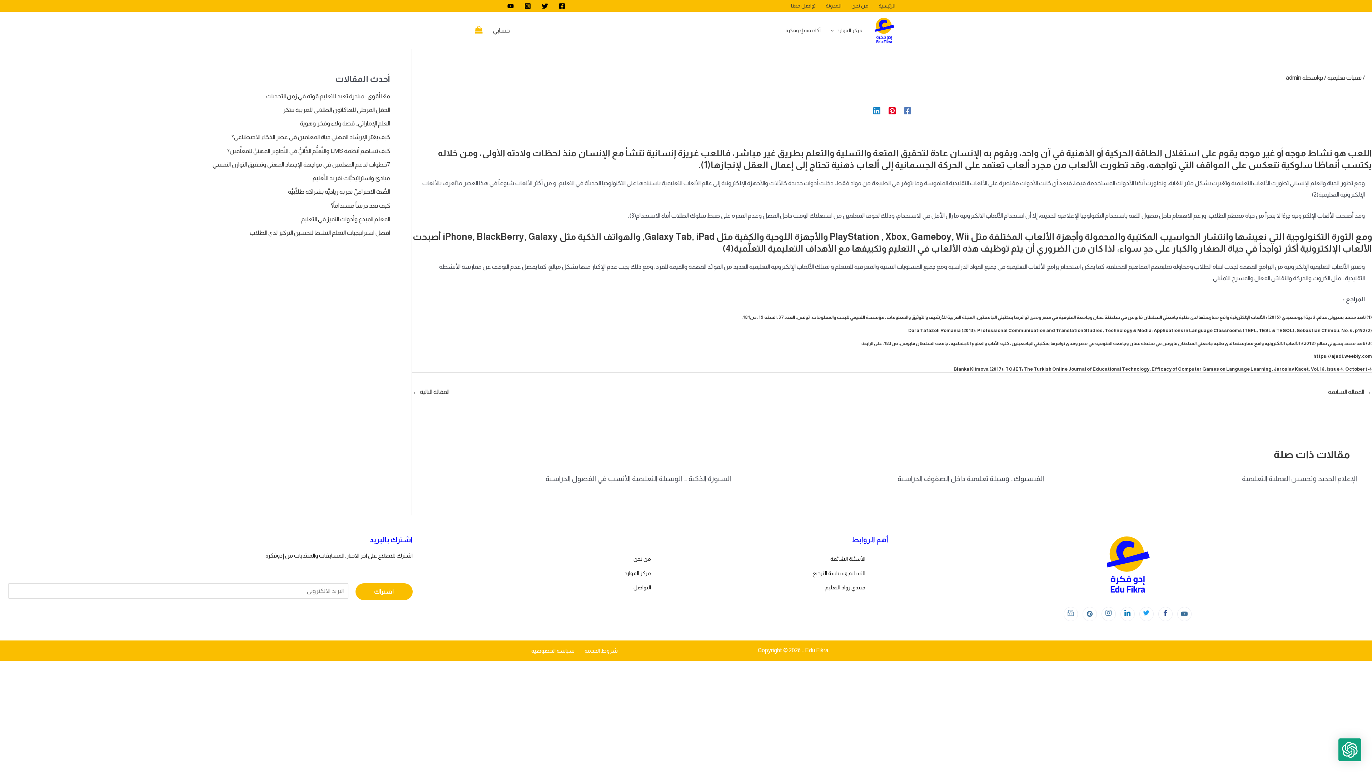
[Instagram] (528, 6)
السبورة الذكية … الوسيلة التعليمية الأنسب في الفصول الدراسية (638, 478)
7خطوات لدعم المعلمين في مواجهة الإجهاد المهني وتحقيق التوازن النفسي (301, 164)
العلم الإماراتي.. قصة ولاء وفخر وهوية (345, 123)
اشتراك (384, 591)
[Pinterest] (892, 111)
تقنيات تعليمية (1344, 77)
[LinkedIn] (1127, 614)
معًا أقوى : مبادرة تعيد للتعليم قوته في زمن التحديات (328, 96)
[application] (834, 30)
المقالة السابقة (1349, 392)
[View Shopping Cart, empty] (479, 31)
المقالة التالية (431, 392)
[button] (1349, 749)
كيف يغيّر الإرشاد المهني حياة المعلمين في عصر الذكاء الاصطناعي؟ (311, 137)
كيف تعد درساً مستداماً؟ (360, 205)
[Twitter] (545, 6)
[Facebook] (562, 6)
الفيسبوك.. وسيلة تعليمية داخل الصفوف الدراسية (971, 478)
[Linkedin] (876, 111)
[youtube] (510, 6)
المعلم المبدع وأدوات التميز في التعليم (345, 219)
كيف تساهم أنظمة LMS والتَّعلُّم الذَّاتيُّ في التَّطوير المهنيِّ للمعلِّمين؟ (308, 151)
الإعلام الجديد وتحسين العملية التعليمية (1299, 478)
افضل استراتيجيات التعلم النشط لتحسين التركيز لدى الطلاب (320, 232)
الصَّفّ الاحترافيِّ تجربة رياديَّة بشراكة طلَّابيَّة (339, 191)
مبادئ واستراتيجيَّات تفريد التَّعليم (351, 178)
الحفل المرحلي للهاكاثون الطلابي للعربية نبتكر (336, 110)
